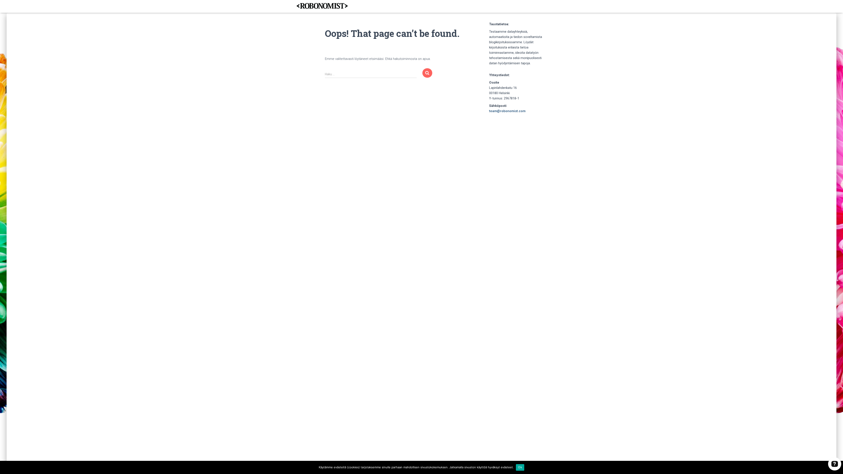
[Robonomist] (322, 6)
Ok (520, 467)
